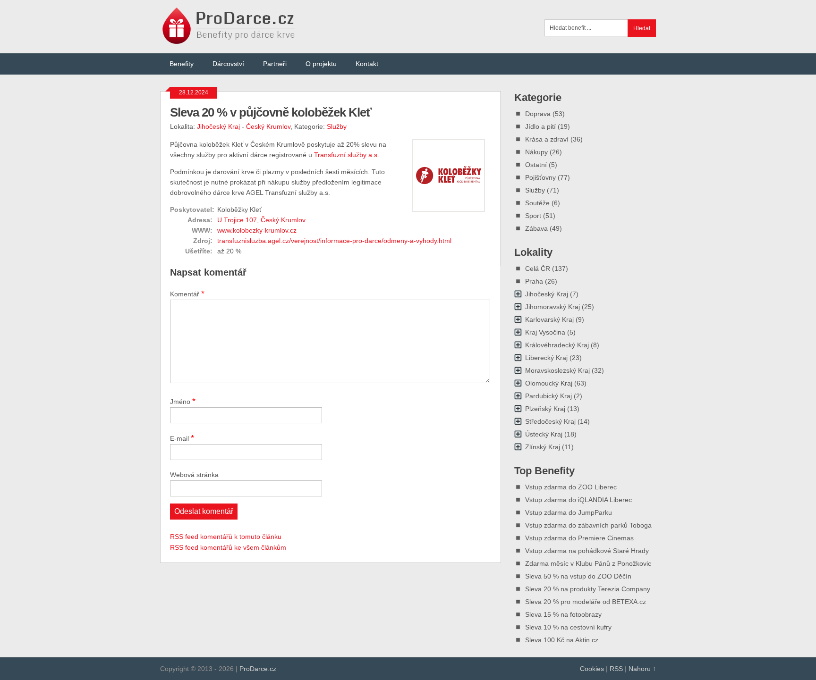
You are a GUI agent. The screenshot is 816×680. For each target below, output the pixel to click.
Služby (337, 126)
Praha (534, 281)
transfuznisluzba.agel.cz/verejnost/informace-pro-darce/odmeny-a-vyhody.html (334, 240)
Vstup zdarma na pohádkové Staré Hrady (587, 550)
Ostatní (536, 164)
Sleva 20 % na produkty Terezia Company (587, 589)
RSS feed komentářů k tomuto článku (225, 536)
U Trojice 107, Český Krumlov (261, 220)
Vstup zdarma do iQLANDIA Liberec (578, 500)
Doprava (538, 114)
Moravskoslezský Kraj (557, 370)
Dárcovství (228, 63)
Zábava (536, 228)
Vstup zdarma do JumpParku (568, 512)
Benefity (182, 63)
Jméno (183, 401)
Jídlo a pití (540, 126)
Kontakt (367, 63)
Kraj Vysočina (545, 332)
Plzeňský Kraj (545, 408)
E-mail (182, 438)
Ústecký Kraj (543, 434)
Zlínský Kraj (542, 447)
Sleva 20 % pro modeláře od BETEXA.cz (585, 601)
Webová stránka (194, 475)
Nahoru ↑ (642, 668)
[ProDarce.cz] (229, 38)
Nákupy (536, 152)
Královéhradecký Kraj (557, 345)
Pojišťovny (540, 177)
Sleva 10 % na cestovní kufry (568, 627)
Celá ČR (537, 268)
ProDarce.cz (257, 668)
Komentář (187, 293)
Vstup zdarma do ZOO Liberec (571, 487)
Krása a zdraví (547, 139)
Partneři (275, 63)
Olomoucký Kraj (548, 383)
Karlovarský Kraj (549, 319)
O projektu (321, 63)
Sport (533, 215)
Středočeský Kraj (550, 421)
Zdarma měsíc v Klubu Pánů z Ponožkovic (588, 563)
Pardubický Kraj (548, 396)
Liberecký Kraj (546, 357)
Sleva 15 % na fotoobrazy (563, 614)
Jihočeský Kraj (218, 126)
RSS (616, 668)
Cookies (592, 668)
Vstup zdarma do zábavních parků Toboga (588, 525)
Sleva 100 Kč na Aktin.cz (561, 640)
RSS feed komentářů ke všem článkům (228, 547)
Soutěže (537, 203)
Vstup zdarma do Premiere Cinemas (579, 538)
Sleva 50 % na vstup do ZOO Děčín (578, 576)
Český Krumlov (268, 126)
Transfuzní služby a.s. (346, 155)
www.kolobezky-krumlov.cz (257, 230)
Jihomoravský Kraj (552, 307)
